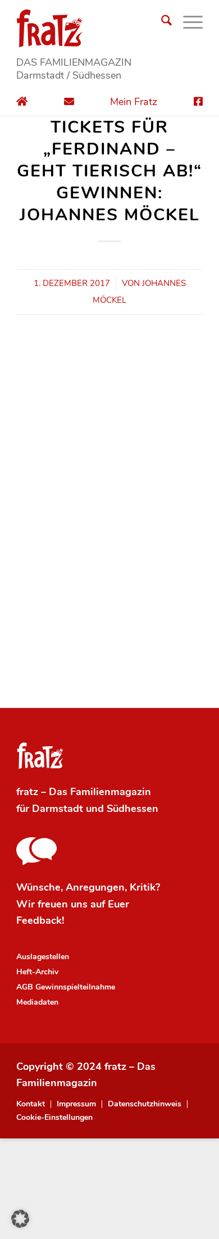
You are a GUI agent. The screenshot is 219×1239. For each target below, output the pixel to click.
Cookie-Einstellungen (54, 1118)
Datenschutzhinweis (144, 1104)
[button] (20, 1219)
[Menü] (187, 22)
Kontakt (30, 1104)
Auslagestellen (42, 956)
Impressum (76, 1104)
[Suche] (161, 22)
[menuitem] (161, 22)
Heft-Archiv (37, 971)
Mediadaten (37, 1002)
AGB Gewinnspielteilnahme (65, 987)
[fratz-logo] (109, 28)
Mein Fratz (133, 101)
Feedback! (40, 920)
